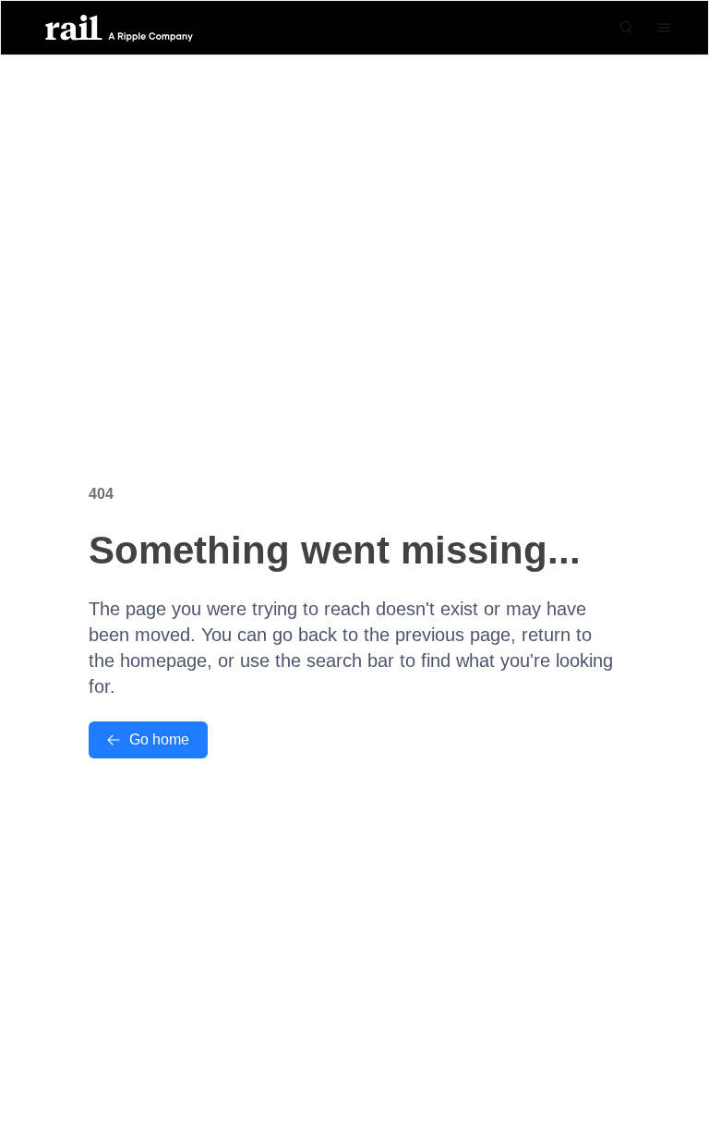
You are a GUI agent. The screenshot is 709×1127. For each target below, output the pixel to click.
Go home (159, 739)
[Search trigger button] (627, 27)
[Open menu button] (664, 27)
